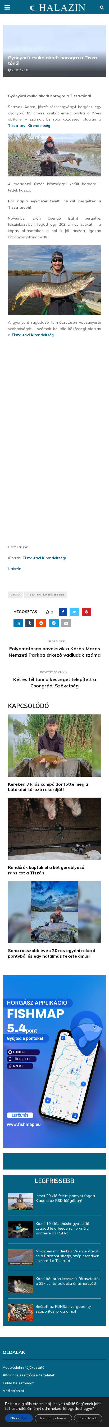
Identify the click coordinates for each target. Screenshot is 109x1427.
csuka (15, 594)
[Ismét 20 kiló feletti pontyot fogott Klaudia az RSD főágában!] (20, 1201)
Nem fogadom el (53, 1418)
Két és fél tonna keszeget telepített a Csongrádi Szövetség (54, 682)
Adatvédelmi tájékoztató (23, 1367)
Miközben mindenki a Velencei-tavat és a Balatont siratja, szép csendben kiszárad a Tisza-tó (67, 1256)
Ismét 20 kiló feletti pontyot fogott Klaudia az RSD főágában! (65, 1198)
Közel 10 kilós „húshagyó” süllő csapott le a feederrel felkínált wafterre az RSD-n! (62, 1228)
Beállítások (88, 1418)
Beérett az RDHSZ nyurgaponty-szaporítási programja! (64, 1309)
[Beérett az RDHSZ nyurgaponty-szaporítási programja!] (20, 1312)
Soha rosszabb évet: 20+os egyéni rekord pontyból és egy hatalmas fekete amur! (51, 953)
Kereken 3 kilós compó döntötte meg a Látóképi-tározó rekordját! (48, 786)
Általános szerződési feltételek (29, 1375)
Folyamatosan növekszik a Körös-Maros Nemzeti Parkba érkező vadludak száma (55, 652)
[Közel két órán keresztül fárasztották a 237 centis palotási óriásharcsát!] (20, 1284)
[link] (29, 125)
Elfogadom (19, 1418)
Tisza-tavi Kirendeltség (45, 594)
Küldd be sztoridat (18, 1383)
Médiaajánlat (13, 1390)
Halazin (14, 568)
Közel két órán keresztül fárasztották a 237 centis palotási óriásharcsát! (68, 1281)
